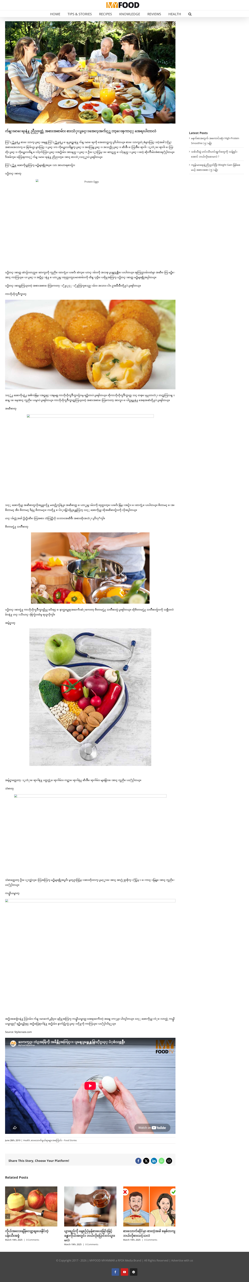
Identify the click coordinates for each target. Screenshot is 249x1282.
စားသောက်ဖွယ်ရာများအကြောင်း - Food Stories (54, 1140)
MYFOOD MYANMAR (102, 1260)
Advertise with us (182, 1260)
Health (26, 1140)
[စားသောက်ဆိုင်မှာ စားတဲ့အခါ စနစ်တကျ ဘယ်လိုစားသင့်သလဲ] (90, 1188)
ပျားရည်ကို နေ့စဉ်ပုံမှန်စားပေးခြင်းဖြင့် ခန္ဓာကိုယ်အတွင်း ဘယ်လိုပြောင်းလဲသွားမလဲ (30, 1235)
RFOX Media (125, 1260)
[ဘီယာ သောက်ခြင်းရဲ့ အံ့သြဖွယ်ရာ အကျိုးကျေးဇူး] (149, 1188)
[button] (190, 13)
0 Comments (32, 1244)
